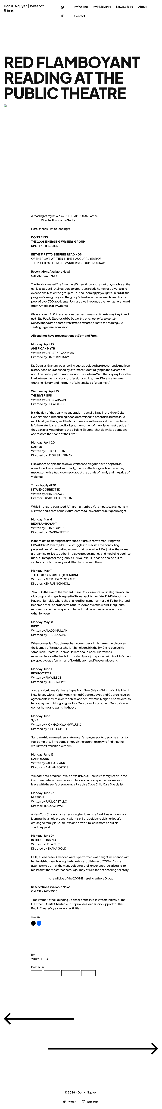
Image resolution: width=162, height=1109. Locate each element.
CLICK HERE (39, 878)
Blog (37, 973)
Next (23, 1048)
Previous (118, 1018)
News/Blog (71, 973)
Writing (88, 973)
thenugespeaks (45, 954)
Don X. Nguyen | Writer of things (24, 8)
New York (52, 973)
